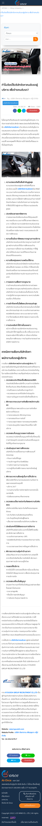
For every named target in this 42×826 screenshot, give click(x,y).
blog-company (16, 8)
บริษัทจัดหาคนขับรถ (10, 103)
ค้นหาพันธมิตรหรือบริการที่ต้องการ (30, 796)
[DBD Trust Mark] (13, 817)
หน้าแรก (5, 8)
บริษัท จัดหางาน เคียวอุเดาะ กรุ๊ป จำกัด (24, 98)
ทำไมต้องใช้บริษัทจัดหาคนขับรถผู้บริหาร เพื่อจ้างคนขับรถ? (19, 14)
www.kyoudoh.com (16, 729)
